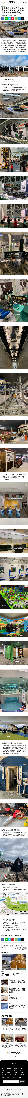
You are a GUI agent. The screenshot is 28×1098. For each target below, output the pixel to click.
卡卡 (6, 15)
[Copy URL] (22, 18)
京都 (6, 935)
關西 (21, 935)
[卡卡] (2, 15)
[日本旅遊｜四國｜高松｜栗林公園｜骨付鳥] (4, 998)
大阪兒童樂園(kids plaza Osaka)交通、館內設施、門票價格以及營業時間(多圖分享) (21, 947)
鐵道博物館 (17, 935)
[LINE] (6, 18)
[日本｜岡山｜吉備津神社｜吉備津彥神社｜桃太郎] (4, 982)
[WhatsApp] (16, 18)
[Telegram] (19, 18)
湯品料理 (10, 1003)
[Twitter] (9, 18)
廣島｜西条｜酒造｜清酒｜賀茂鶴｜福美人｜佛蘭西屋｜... (17, 990)
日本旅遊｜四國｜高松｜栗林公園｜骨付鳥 (17, 998)
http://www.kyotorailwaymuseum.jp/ (12, 81)
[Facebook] (2, 18)
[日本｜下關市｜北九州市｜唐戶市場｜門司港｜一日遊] (13, 962)
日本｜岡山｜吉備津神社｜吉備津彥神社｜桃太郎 (17, 981)
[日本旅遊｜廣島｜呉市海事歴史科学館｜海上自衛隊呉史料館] (4, 1006)
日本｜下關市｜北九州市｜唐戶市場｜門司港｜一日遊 (13, 974)
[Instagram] (15, 1056)
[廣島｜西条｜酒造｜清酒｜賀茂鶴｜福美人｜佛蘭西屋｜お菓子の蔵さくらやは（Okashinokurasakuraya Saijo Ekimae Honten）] (4, 990)
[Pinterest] (12, 18)
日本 (9, 935)
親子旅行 (3, 6)
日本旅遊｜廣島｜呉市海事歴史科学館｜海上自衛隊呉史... (17, 1007)
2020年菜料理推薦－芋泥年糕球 (7, 946)
